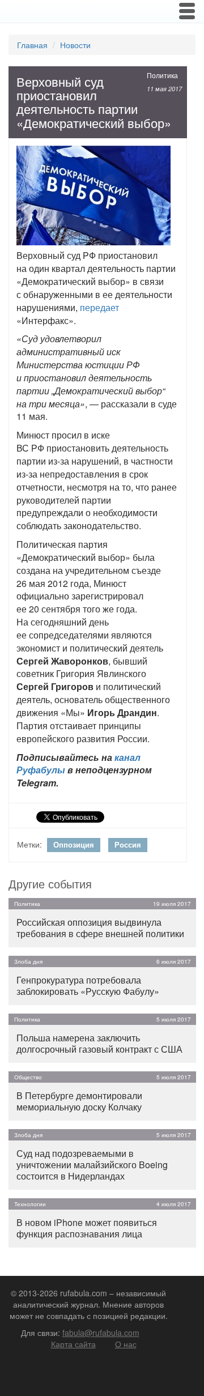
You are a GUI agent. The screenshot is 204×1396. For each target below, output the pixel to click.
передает (99, 307)
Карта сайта (73, 1344)
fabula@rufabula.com (100, 1332)
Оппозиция (73, 844)
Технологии (30, 1204)
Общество (28, 1077)
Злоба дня (28, 961)
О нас (126, 1344)
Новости (75, 44)
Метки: (29, 844)
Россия (127, 844)
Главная (32, 44)
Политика (162, 75)
